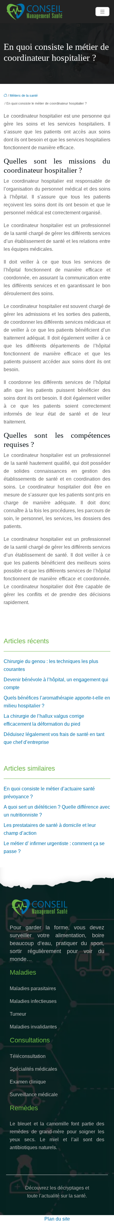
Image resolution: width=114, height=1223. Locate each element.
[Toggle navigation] (102, 11)
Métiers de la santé (24, 95)
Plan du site (57, 1218)
